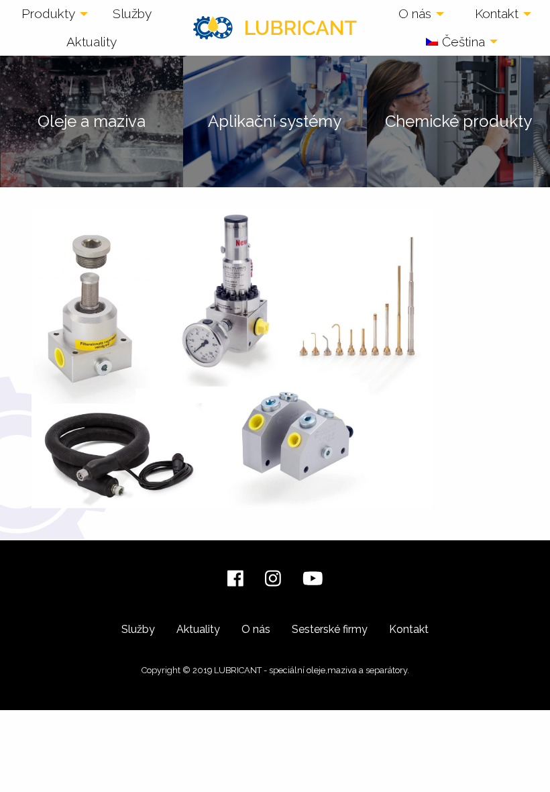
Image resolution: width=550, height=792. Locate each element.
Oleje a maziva (92, 121)
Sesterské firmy (330, 629)
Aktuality (91, 41)
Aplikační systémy (274, 121)
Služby (132, 13)
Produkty (48, 13)
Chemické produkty (458, 121)
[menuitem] (51, 14)
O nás (414, 13)
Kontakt (496, 13)
